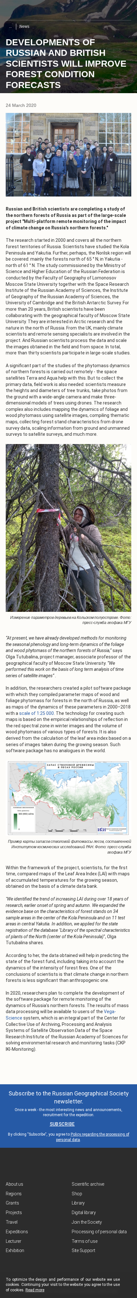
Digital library (84, 1212)
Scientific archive (88, 1184)
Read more (34, 1290)
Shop (77, 1193)
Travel (11, 1222)
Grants (12, 1202)
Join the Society (87, 1222)
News (24, 26)
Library (78, 1202)
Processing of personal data (99, 1231)
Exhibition (15, 1250)
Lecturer (13, 1241)
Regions (14, 1193)
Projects (14, 1212)
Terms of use (84, 1241)
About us (14, 1184)
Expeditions (17, 1231)
